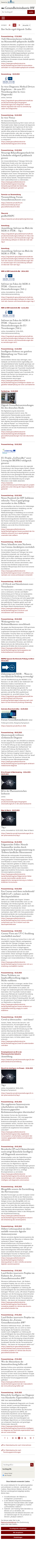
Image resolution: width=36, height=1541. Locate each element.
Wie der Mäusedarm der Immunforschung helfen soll (14, 1363)
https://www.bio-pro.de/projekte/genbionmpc (17, 219)
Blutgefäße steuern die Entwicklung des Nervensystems (17, 1190)
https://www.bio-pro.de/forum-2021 (13, 726)
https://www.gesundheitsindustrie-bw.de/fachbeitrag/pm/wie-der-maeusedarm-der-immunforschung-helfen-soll (17, 1384)
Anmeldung (6, 1057)
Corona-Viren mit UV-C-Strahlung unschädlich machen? (17, 935)
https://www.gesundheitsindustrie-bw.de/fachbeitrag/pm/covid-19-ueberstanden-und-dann (17, 1043)
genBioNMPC (7, 216)
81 (16, 1438)
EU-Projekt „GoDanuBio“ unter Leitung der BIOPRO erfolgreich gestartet (16, 461)
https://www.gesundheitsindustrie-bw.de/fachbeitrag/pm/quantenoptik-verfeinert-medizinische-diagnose (18, 763)
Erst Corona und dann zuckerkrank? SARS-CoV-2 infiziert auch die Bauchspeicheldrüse (18, 894)
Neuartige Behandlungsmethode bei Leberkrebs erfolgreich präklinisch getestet (17, 155)
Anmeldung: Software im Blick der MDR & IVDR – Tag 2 (17, 229)
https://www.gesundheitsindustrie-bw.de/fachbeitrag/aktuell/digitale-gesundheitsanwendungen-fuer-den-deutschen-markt (17, 435)
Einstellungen (18, 1537)
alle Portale (7, 1475)
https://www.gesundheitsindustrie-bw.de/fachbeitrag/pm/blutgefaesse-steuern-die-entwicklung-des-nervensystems (17, 1218)
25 (10, 25)
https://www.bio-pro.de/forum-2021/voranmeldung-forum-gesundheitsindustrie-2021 (12, 205)
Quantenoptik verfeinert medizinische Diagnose (12, 736)
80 (13, 1438)
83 (22, 1438)
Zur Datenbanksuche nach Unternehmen (17, 1445)
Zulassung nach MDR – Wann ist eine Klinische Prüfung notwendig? (17, 675)
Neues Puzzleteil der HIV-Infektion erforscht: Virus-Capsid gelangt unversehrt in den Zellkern (17, 501)
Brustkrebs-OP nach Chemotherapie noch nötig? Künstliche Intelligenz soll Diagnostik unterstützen (17, 1152)
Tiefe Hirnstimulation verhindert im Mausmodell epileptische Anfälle (17, 40)
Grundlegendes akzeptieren (18, 1528)
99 (30, 1438)
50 (15, 25)
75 (20, 25)
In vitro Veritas (8, 118)
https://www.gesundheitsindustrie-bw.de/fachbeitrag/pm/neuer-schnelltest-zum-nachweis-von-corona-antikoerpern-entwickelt (17, 573)
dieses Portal (8, 1473)
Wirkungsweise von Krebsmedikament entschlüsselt (15, 623)
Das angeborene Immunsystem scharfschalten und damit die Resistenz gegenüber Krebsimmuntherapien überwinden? (18, 1108)
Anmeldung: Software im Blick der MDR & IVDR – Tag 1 (17, 252)
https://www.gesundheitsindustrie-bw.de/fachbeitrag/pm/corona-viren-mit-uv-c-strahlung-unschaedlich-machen (17, 964)
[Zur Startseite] (18, 8)
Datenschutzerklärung (8, 1522)
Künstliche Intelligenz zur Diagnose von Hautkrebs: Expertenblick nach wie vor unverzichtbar (17, 1398)
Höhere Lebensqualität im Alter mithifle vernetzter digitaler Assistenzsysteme (16, 1231)
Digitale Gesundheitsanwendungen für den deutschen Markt (17, 406)
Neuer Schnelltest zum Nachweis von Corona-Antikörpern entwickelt (18, 545)
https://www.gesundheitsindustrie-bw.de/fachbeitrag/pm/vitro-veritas (13, 143)
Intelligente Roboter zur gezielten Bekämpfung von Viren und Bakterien (16, 354)
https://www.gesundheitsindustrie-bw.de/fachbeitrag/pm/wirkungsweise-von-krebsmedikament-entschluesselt (16, 650)
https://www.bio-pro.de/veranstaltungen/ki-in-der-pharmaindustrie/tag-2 (17, 834)
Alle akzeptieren (18, 1532)
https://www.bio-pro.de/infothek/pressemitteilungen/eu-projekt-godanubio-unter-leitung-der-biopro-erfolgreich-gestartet (18, 486)
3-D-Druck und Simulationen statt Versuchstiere (17, 585)
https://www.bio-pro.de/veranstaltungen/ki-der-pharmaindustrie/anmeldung (18, 1061)
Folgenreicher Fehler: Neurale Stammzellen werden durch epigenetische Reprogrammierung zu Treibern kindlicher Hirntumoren (18, 849)
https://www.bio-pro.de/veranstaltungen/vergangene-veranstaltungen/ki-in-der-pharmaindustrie (16, 802)
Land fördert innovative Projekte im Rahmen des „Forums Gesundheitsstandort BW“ (17, 1276)
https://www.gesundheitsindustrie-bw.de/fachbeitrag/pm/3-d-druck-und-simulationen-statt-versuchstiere (14, 610)
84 (25, 1438)
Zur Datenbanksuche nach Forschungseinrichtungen (12, 1451)
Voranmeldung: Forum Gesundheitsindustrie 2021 (13, 198)
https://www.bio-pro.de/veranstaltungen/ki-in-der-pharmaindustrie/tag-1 (17, 1094)
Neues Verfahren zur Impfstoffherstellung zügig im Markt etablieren (14, 978)
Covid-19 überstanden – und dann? (17, 1020)
